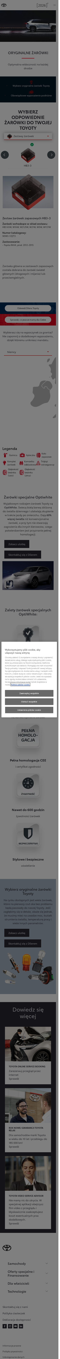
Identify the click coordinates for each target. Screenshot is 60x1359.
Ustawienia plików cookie (29, 710)
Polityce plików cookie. (20, 684)
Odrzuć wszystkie (29, 701)
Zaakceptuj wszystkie (29, 693)
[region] (29, 679)
